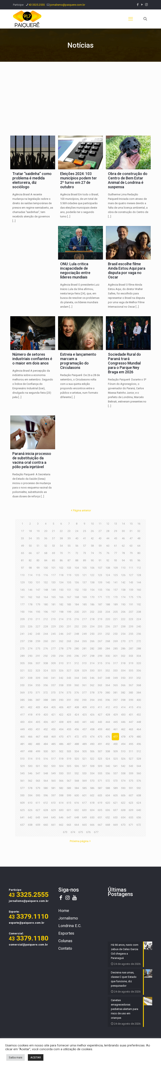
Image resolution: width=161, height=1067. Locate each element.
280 (76, 648)
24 (76, 531)
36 (45, 538)
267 (100, 641)
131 (38, 582)
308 (45, 663)
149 (53, 589)
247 (69, 633)
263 (69, 641)
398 (123, 699)
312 (76, 663)
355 (38, 685)
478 (123, 736)
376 (76, 692)
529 (22, 766)
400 (138, 699)
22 (61, 531)
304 (138, 655)
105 (84, 567)
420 (45, 714)
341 (53, 677)
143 (131, 582)
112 (138, 567)
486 (61, 744)
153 (84, 589)
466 (30, 736)
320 (138, 663)
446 (123, 722)
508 (107, 751)
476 (107, 736)
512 (138, 751)
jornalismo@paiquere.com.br (67, 4)
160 (138, 589)
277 (53, 648)
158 (123, 589)
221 (115, 619)
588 (107, 788)
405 (53, 707)
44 (107, 538)
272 (138, 641)
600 (76, 795)
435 (38, 722)
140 (107, 582)
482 (30, 744)
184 (76, 604)
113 (22, 575)
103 (69, 567)
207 (131, 611)
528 (138, 758)
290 (30, 655)
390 (61, 699)
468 (45, 736)
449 (22, 729)
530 (30, 766)
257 (22, 641)
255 (131, 633)
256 (138, 633)
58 (92, 545)
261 (53, 641)
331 (100, 670)
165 (53, 597)
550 (61, 773)
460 (107, 729)
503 (69, 751)
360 (76, 685)
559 (131, 773)
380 (107, 692)
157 (115, 589)
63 (131, 545)
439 (69, 722)
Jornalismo (68, 918)
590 (123, 788)
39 (69, 538)
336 (138, 670)
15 (131, 523)
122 (92, 575)
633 (84, 810)
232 (76, 626)
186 (92, 604)
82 (30, 560)
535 (69, 766)
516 (45, 758)
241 (22, 633)
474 (92, 736)
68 (45, 553)
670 (123, 824)
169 (84, 597)
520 (76, 758)
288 (138, 648)
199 (69, 611)
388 (45, 699)
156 (107, 589)
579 (38, 788)
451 (38, 729)
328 (76, 670)
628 (45, 810)
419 (38, 714)
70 (61, 553)
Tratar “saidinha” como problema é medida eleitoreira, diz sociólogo (32, 180)
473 (84, 736)
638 (123, 810)
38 (61, 538)
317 (115, 663)
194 (30, 611)
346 (92, 677)
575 (131, 780)
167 (69, 597)
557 (115, 773)
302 (123, 655)
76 (107, 553)
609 (22, 802)
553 (84, 773)
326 (61, 670)
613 (53, 802)
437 (53, 722)
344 (76, 677)
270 (123, 641)
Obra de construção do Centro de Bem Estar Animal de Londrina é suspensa (127, 180)
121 (84, 575)
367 (131, 685)
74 (92, 553)
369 (22, 692)
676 (88, 832)
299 (100, 655)
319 (131, 663)
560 (138, 773)
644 (45, 817)
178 (30, 604)
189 (115, 604)
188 (107, 604)
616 (76, 802)
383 (131, 692)
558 (123, 773)
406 (61, 707)
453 (53, 729)
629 (53, 810)
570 (92, 780)
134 (61, 582)
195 (38, 611)
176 (138, 597)
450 (30, 729)
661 (53, 824)
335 (131, 670)
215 (69, 619)
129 (22, 582)
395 (100, 699)
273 (22, 648)
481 (22, 744)
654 (123, 817)
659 (38, 824)
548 (45, 773)
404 (45, 707)
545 (22, 773)
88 (76, 560)
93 (115, 560)
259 (38, 641)
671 (131, 824)
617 (84, 802)
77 (115, 553)
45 (115, 538)
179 (38, 604)
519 (69, 758)
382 (123, 692)
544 (138, 766)
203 (100, 611)
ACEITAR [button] (35, 1057)
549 (53, 773)
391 (69, 699)
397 (115, 699)
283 (100, 648)
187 (100, 604)
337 (22, 677)
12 (107, 523)
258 (30, 641)
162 (30, 597)
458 (92, 729)
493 (115, 744)
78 (123, 553)
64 (138, 545)
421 (53, 714)
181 (53, 604)
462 (123, 729)
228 (45, 626)
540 (107, 766)
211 (38, 619)
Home (63, 910)
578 (30, 788)
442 (92, 722)
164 (45, 597)
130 (30, 582)
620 (107, 802)
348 (107, 677)
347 (100, 677)
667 (100, 824)
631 (69, 810)
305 (22, 663)
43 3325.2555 (37, 4)
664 (76, 824)
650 (92, 817)
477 (115, 736)
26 (92, 531)
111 (131, 567)
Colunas (65, 940)
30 (123, 531)
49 (22, 545)
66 (30, 553)
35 (37, 538)
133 (53, 582)
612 (45, 802)
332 (107, 670)
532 (45, 766)
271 (131, 641)
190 (123, 604)
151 (69, 589)
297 (84, 655)
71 (69, 553)
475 (100, 736)
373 (53, 692)
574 (123, 780)
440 (76, 722)
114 (30, 575)
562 (30, 780)
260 (45, 641)
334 (123, 670)
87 (69, 560)
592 (138, 788)
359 (69, 685)
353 (22, 685)
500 (45, 751)
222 (123, 619)
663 (69, 824)
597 (53, 795)
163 (38, 597)
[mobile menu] (130, 18)
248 (76, 633)
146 (30, 589)
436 (45, 722)
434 (30, 722)
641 (22, 817)
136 (76, 582)
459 (100, 729)
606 (123, 795)
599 (69, 795)
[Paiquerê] (27, 18)
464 (138, 729)
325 (53, 670)
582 (61, 788)
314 (92, 663)
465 (22, 736)
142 (123, 582)
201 (84, 611)
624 (138, 802)
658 (30, 824)
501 (53, 751)
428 (107, 714)
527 (131, 758)
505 (84, 751)
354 (30, 685)
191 (131, 604)
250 (92, 633)
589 (115, 788)
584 (76, 788)
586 (92, 788)
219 (100, 619)
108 (107, 567)
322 (30, 670)
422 (61, 714)
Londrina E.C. (69, 925)
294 (61, 655)
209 (22, 619)
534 (61, 766)
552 (76, 773)
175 (131, 597)
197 (53, 611)
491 (100, 744)
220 (107, 619)
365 (115, 685)
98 (30, 567)
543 (131, 766)
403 (38, 707)
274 (30, 648)
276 (45, 648)
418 (30, 714)
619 (100, 802)
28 (107, 531)
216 (76, 619)
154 (92, 589)
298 (92, 655)
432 (138, 714)
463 (131, 729)
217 (84, 619)
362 (92, 685)
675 (80, 832)
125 (115, 575)
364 (107, 685)
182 (61, 604)
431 (131, 714)
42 (92, 538)
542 (123, 766)
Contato (65, 948)
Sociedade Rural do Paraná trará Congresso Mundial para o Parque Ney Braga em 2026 (124, 363)
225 (22, 626)
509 (115, 751)
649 (84, 817)
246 (61, 633)
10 (92, 523)
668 (107, 824)
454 (61, 729)
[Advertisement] (80, 97)
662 (61, 824)
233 (84, 626)
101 (53, 567)
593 (22, 795)
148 (45, 589)
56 (76, 545)
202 (92, 611)
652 (107, 817)
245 (53, 633)
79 (131, 553)
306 (30, 663)
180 (45, 604)
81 (22, 560)
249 (84, 633)
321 (22, 670)
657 (22, 824)
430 (123, 714)
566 (61, 780)
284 (107, 648)
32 (138, 531)
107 (100, 567)
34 (30, 538)
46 (123, 538)
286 (123, 648)
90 (92, 560)
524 (107, 758)
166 (61, 597)
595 (38, 795)
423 (69, 714)
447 (131, 722)
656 (138, 817)
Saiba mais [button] (15, 1057)
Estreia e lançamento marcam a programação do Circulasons (78, 361)
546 (30, 773)
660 (45, 824)
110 (123, 567)
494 (123, 744)
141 (115, 582)
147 (38, 589)
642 (30, 817)
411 (100, 707)
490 (92, 744)
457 (84, 729)
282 (92, 648)
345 (84, 677)
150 (61, 589)
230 (61, 626)
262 (61, 641)
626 (30, 810)
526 (123, 758)
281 (84, 648)
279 (69, 648)
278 (61, 648)
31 (131, 531)
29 (115, 531)
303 (131, 655)
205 (115, 611)
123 (100, 575)
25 (84, 531)
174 (123, 597)
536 (76, 766)
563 (38, 780)
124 (107, 575)
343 (69, 677)
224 (138, 619)
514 (30, 758)
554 (92, 773)
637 (115, 810)
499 (38, 751)
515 (38, 758)
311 (69, 663)
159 (131, 589)
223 (131, 619)
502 (61, 751)
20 (45, 531)
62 (123, 545)
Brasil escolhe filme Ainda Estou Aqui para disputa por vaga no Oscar (126, 270)
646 (61, 817)
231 (69, 626)
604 (107, 795)
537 (84, 766)
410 (92, 707)
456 (76, 729)
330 (92, 670)
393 (84, 699)
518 (61, 758)
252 (107, 633)
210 (30, 619)
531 (38, 766)
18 (30, 531)
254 (123, 633)
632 (76, 810)
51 (37, 545)
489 (84, 744)
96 (138, 560)
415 (131, 707)
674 (73, 832)
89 (84, 560)
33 (22, 538)
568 (76, 780)
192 (138, 604)
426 (92, 714)
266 (92, 641)
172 (107, 597)
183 (69, 604)
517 (53, 758)
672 (138, 824)
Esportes (66, 933)
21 (53, 531)
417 (22, 714)
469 (53, 736)
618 (92, 802)
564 (45, 780)
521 (84, 758)
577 (22, 788)
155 (100, 589)
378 (92, 692)
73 (84, 553)
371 (38, 692)
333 (115, 670)
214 (61, 619)
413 (115, 707)
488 (76, 744)
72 (76, 553)
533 (53, 766)
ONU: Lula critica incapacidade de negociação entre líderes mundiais (75, 270)
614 (61, 802)
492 (107, 744)
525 (115, 758)
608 (138, 795)
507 (100, 751)
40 (76, 538)
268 (107, 641)
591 (131, 788)
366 (123, 685)
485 (53, 744)
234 (92, 626)
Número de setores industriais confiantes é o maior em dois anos (32, 358)
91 (100, 560)
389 (53, 699)
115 (38, 575)
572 (107, 780)
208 (138, 611)
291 (38, 655)
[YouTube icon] (142, 5)
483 (38, 744)
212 (45, 619)
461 (115, 729)
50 (30, 545)
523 (100, 758)
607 (131, 795)
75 (100, 553)
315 (100, 663)
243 (38, 633)
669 (115, 824)
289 (22, 655)
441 (84, 722)
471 (69, 736)
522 (92, 758)
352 (138, 677)
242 (30, 633)
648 (76, 817)
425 (84, 714)
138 (92, 582)
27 (100, 531)
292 (45, 655)
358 (61, 685)
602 (92, 795)
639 (131, 810)
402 (30, 707)
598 (61, 795)
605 (115, 795)
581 (53, 788)
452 (45, 729)
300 (107, 655)
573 (115, 780)
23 (69, 531)
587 (100, 788)
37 (53, 538)
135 (69, 582)
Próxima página (79, 841)
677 (96, 832)
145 (22, 589)
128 (138, 575)
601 (84, 795)
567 (69, 780)
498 (30, 751)
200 (76, 611)
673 (65, 832)
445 (115, 722)
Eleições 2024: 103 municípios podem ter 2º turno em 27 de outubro (78, 180)
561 (22, 780)
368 (138, 685)
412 (107, 707)
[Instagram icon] (146, 5)
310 (61, 663)
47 (131, 538)
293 (53, 655)
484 (45, 744)
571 (100, 780)
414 (123, 707)
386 (30, 699)
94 (123, 560)
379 (100, 692)
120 (76, 575)
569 (84, 780)
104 (76, 567)
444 (107, 722)
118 (61, 575)
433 (22, 722)
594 (30, 795)
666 (92, 824)
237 (115, 626)
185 (84, 604)
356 (45, 685)
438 (61, 722)
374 (61, 692)
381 (115, 692)
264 (76, 641)
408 (76, 707)
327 (69, 670)
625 (22, 810)
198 (61, 611)
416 (138, 707)
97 (22, 567)
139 (100, 582)
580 (45, 788)
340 (45, 677)
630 (61, 810)
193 (22, 611)
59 (100, 545)
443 (100, 722)
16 (138, 523)
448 (138, 722)
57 (84, 545)
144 (138, 582)
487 (69, 744)
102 (61, 567)
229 (53, 626)
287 (131, 648)
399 (131, 699)
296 (76, 655)
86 (61, 560)
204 (107, 611)
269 (115, 641)
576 (138, 780)
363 (100, 685)
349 (115, 677)
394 (92, 699)
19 (37, 531)
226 (30, 626)
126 (123, 575)
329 (84, 670)
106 (92, 567)
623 (131, 802)
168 (76, 597)
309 (53, 663)
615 (69, 802)
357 (53, 685)
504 (76, 751)
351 (131, 677)
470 (61, 736)
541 (115, 766)
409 (84, 707)
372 (45, 692)
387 (38, 699)
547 (38, 773)
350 (123, 677)
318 (123, 663)
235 (100, 626)
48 (138, 538)
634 (92, 810)
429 (115, 714)
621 (115, 802)
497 (22, 751)
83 (37, 560)
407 (69, 707)
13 (115, 523)
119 (69, 575)
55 (69, 545)
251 (100, 633)
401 (22, 707)
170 (92, 597)
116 (45, 575)
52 (45, 545)
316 (107, 663)
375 (69, 692)
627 (38, 810)
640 (138, 810)
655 (131, 817)
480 (138, 736)
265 (84, 641)
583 (69, 788)
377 (84, 692)
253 (115, 633)
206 (123, 611)
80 (138, 553)
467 (38, 736)
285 (115, 648)
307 (38, 663)
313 (84, 663)
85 (53, 560)
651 (100, 817)
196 (45, 611)
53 (53, 545)
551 (69, 773)
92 (107, 560)
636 (107, 810)
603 (100, 795)
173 (115, 597)
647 (69, 817)
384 (138, 692)
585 (84, 788)
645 (53, 817)
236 (107, 626)
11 (100, 523)
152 (76, 589)
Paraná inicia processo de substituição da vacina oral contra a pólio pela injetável (31, 460)
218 (92, 619)
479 (131, 736)
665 (84, 824)
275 (38, 648)
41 (84, 538)
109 (115, 567)
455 (69, 729)
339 (38, 677)
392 (76, 699)
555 (100, 773)
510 (123, 751)
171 (100, 597)
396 (107, 699)
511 (131, 751)
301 (115, 655)
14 (123, 523)
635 (100, 810)
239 (131, 626)
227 (38, 626)
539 (100, 766)
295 (69, 655)
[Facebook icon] (137, 5)
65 (22, 553)
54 (61, 545)
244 (45, 633)
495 (131, 744)
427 (100, 714)
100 (45, 567)
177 (22, 604)
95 (131, 560)
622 (123, 802)
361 (84, 685)
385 (22, 699)
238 (123, 626)
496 (138, 744)
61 (115, 545)
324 (45, 670)
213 (53, 619)
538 (92, 766)
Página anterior (82, 510)
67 (37, 553)
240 (138, 626)
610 (30, 802)
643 (38, 817)
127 (131, 575)
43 (100, 538)
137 (84, 582)
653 (115, 817)
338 (30, 677)
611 (38, 802)
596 (45, 795)
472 (76, 736)
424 (76, 714)
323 (38, 670)
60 (107, 545)
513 (22, 758)
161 (22, 597)
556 (107, 773)
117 (53, 575)
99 (37, 567)
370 (30, 692)
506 (92, 751)
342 (61, 677)
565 (53, 780)
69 (53, 553)
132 (45, 582)
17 (22, 531)
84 (45, 560)
